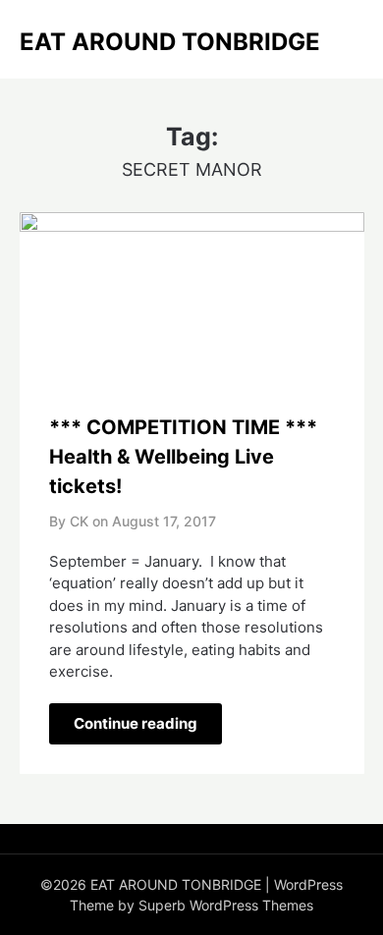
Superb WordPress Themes (225, 905)
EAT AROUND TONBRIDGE (170, 42)
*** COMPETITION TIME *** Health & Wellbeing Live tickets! (183, 456)
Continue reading (135, 723)
